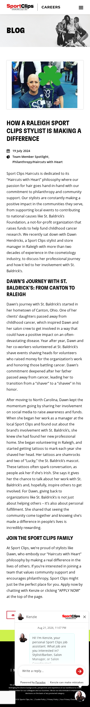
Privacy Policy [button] (52, 699)
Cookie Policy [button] (40, 699)
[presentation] (80, 7)
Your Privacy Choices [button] (68, 699)
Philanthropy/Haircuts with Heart (37, 162)
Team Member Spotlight (30, 157)
